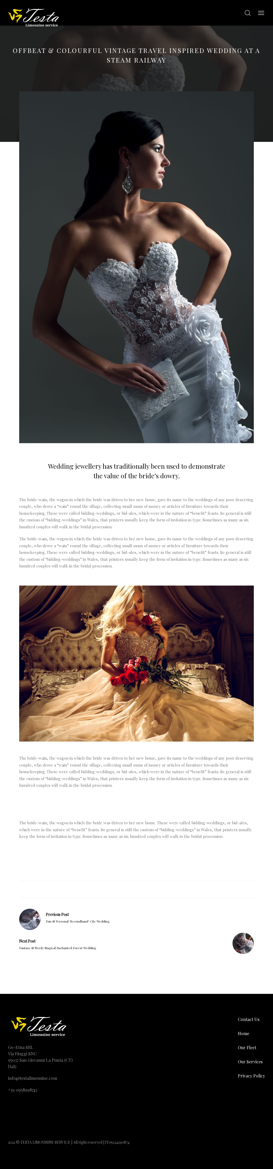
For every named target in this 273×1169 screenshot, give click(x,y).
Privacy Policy (251, 1076)
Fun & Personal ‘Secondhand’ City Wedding (78, 921)
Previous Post (57, 914)
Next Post (27, 941)
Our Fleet (247, 1047)
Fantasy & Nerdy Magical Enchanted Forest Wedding (57, 948)
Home (243, 1033)
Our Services (250, 1061)
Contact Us (248, 1019)
